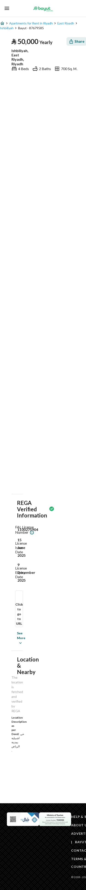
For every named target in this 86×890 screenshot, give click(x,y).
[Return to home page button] (43, 8)
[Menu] (6, 8)
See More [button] (14, 638)
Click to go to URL (19, 613)
